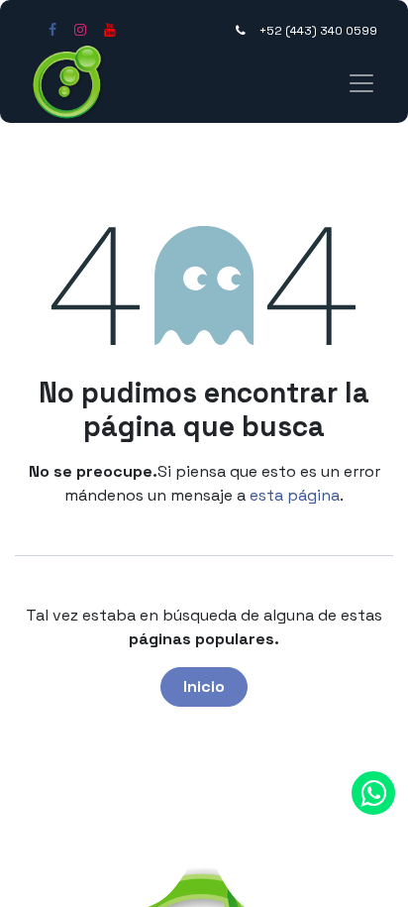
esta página (295, 495)
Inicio (204, 686)
